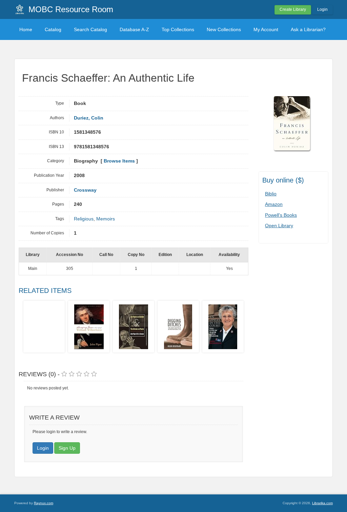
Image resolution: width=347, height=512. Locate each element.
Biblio (271, 193)
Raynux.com (43, 503)
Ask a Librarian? (308, 29)
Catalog (53, 29)
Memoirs (105, 218)
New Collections (224, 29)
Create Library (293, 9)
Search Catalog (90, 29)
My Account (265, 29)
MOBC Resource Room (70, 9)
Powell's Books (281, 215)
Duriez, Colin (88, 118)
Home (25, 29)
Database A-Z (134, 29)
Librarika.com (322, 503)
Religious (84, 218)
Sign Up (67, 448)
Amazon (274, 204)
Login (322, 9)
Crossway (85, 190)
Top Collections (178, 29)
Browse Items (119, 161)
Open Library (279, 225)
